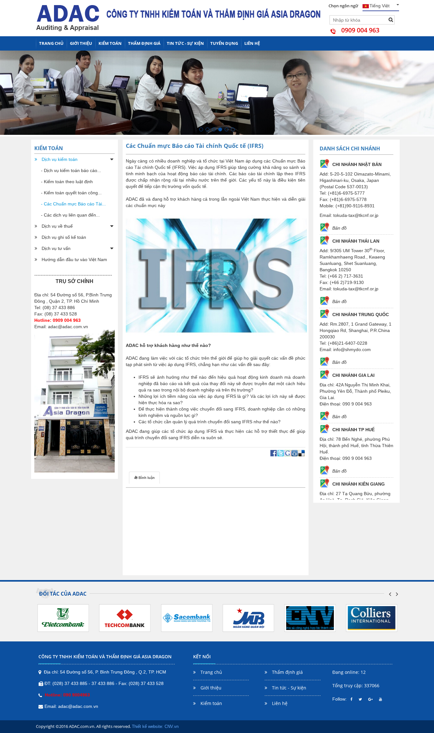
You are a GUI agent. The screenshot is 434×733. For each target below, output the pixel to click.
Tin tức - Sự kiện (185, 43)
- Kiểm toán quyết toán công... (71, 192)
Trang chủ (51, 43)
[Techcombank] (125, 618)
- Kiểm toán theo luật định (67, 181)
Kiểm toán (110, 43)
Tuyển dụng (224, 43)
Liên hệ (252, 43)
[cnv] (310, 618)
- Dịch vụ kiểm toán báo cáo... (71, 170)
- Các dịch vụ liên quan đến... (70, 215)
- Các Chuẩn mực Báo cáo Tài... (73, 203)
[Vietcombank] (63, 618)
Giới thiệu (81, 43)
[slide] (201, 129)
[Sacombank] (186, 618)
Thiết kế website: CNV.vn (155, 726)
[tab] (144, 478)
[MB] (248, 618)
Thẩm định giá (144, 43)
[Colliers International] (371, 618)
